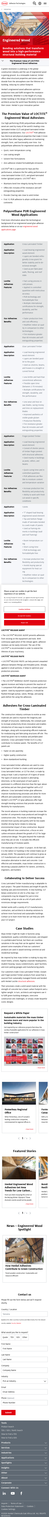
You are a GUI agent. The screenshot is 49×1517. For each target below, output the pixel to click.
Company (5, 1366)
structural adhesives (26, 981)
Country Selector (16, 1323)
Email (3, 1387)
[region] (24, 607)
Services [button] (5, 1448)
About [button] (4, 1478)
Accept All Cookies (24, 616)
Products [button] (5, 1443)
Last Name (5, 1355)
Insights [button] (5, 1468)
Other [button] (4, 1473)
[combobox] (24, 1381)
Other (24, 1337)
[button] (34, 3)
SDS (18, 1337)
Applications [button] (7, 1458)
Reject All (24, 622)
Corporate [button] (6, 1483)
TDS (12, 1337)
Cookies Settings (8, 1509)
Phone (7, 1398)
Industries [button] (6, 1453)
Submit (8, 1412)
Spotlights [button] (6, 1463)
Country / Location (9, 1309)
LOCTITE (30, 133)
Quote (5, 1337)
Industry (4, 1376)
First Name (5, 1344)
